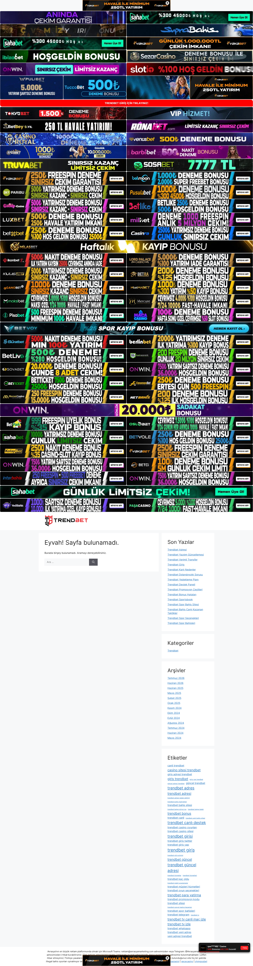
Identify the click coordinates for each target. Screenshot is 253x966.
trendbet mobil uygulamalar (177, 883)
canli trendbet (175, 765)
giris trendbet (177, 779)
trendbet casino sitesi (180, 831)
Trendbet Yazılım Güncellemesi (185, 554)
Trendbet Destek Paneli (181, 584)
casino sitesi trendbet (184, 770)
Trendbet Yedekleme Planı (183, 579)
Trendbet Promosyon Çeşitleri (184, 589)
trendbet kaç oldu (178, 879)
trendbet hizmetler (174, 875)
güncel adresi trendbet (175, 784)
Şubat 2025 (174, 698)
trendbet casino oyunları (182, 827)
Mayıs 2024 (174, 737)
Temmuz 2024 (175, 727)
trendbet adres (180, 788)
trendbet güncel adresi (181, 868)
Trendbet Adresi (177, 549)
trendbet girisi (180, 836)
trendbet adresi (179, 793)
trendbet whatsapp (178, 928)
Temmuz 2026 (175, 678)
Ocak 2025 (173, 703)
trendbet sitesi (176, 903)
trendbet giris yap (178, 844)
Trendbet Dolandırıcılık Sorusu (185, 574)
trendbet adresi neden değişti (178, 798)
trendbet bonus (179, 813)
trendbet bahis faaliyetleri (177, 802)
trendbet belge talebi (196, 809)
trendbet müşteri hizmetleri (183, 886)
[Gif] (126, 246)
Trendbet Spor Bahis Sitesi (183, 604)
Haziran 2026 (175, 683)
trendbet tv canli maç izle (186, 919)
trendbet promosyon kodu (183, 899)
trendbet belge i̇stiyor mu (176, 809)
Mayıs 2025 (174, 693)
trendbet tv (195, 915)
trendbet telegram (178, 914)
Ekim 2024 (173, 713)
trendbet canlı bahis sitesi (195, 818)
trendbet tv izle (179, 924)
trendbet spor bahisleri (181, 910)
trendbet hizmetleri (190, 875)
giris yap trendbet (196, 779)
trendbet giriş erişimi (175, 855)
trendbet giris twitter (179, 840)
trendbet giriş (181, 850)
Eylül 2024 (173, 718)
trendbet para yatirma (184, 895)
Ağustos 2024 (175, 722)
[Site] (63, 178)
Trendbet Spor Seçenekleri (183, 618)
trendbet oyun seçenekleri (183, 890)
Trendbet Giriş (175, 564)
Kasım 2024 (174, 708)
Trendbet (172, 650)
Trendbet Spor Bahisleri (181, 623)
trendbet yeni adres (179, 932)
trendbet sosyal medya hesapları (179, 907)
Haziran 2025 (175, 688)
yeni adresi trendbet (179, 936)
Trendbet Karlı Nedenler (181, 569)
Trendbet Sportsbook (180, 599)
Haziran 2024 (175, 732)
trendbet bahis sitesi (179, 805)
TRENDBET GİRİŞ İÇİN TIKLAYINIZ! (126, 103)
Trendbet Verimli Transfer (182, 559)
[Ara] (93, 562)
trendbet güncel (179, 859)
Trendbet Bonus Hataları (181, 594)
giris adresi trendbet (179, 774)
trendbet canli (175, 817)
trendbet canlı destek (186, 822)
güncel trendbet (195, 783)
